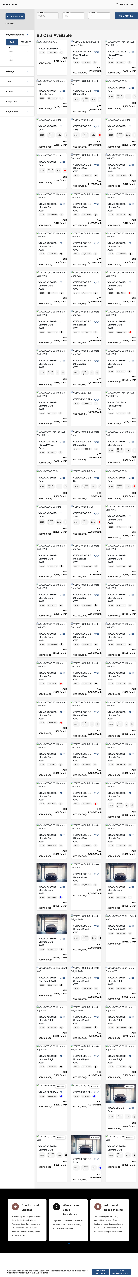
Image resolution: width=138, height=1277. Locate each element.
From (11, 48)
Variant (93, 12)
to (10, 56)
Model (67, 12)
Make (41, 12)
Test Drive (123, 4)
